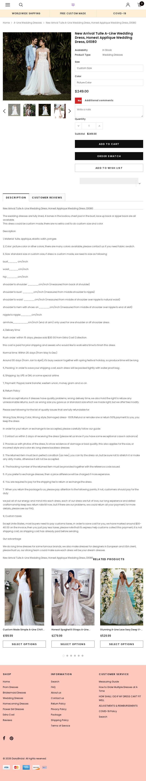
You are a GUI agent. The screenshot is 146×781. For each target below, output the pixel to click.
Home (6, 22)
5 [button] (79, 656)
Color (78, 76)
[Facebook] (4, 738)
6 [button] (82, 656)
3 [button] (71, 656)
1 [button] (63, 656)
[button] (109, 180)
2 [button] (67, 656)
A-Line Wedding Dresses (28, 22)
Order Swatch (109, 156)
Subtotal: (80, 133)
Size (77, 61)
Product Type (82, 54)
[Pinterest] (11, 738)
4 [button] (75, 656)
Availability (81, 50)
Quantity (80, 119)
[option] (26, 13)
